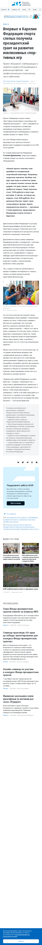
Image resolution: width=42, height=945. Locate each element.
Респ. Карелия (11, 514)
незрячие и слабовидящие (29, 517)
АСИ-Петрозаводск (9, 81)
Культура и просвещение (25, 715)
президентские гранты (10, 520)
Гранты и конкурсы (23, 625)
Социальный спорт (20, 83)
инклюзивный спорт (13, 517)
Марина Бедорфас (22, 81)
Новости (6, 24)
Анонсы (5, 661)
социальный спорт (25, 520)
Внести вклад (16, 503)
